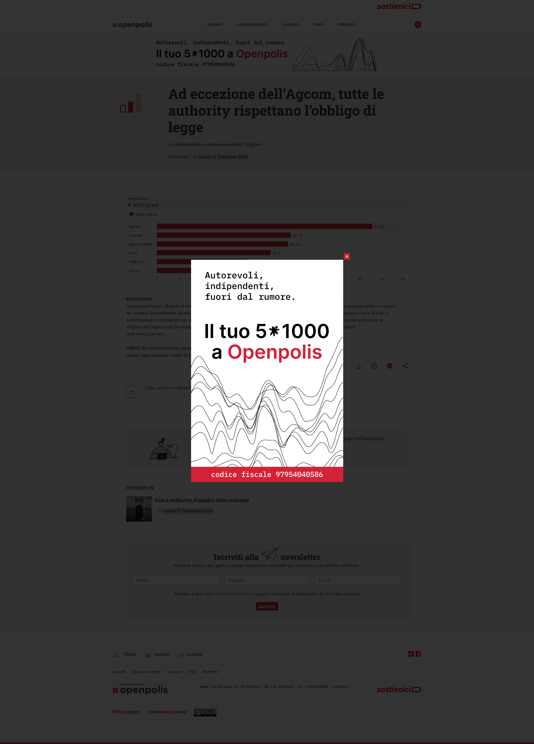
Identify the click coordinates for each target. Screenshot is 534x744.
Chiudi (342, 256)
